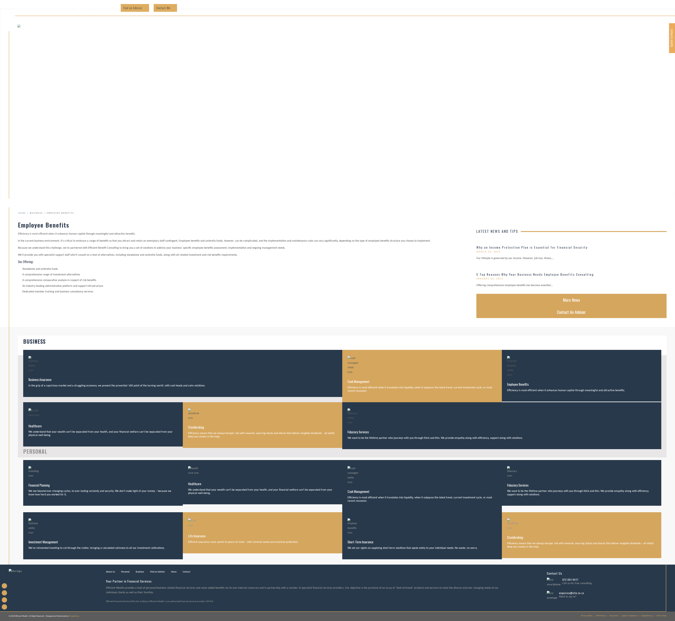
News (173, 572)
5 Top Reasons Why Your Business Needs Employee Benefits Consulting (535, 274)
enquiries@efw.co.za (571, 593)
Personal (125, 572)
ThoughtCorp (74, 616)
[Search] (662, 8)
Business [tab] (34, 341)
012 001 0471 (570, 579)
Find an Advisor (157, 572)
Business (140, 572)
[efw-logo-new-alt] (52, 36)
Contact (186, 572)
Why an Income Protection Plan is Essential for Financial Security (532, 247)
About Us (110, 572)
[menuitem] (19, 8)
